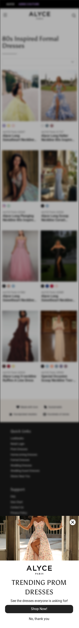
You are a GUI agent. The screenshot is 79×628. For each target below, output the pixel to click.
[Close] (73, 522)
